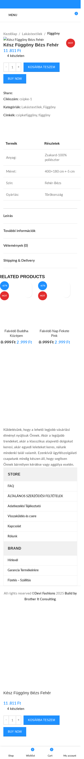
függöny (44, 115)
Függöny (53, 33)
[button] (28, 294)
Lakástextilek (32, 34)
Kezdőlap (10, 34)
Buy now (15, 78)
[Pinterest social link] (40, 4)
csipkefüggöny (26, 115)
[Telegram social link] (51, 4)
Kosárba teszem (41, 67)
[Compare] (16, 321)
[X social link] (35, 4)
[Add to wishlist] (28, 286)
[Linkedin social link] (45, 4)
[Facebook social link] (29, 4)
